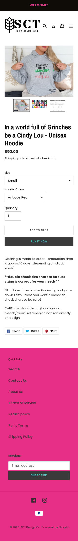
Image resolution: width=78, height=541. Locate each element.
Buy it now (39, 241)
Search (14, 369)
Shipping (11, 158)
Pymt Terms (18, 425)
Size (7, 173)
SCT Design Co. (30, 527)
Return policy (19, 414)
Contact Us (17, 380)
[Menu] (71, 25)
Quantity (11, 208)
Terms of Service (22, 403)
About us (15, 391)
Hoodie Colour (15, 189)
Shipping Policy (20, 436)
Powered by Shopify (55, 527)
